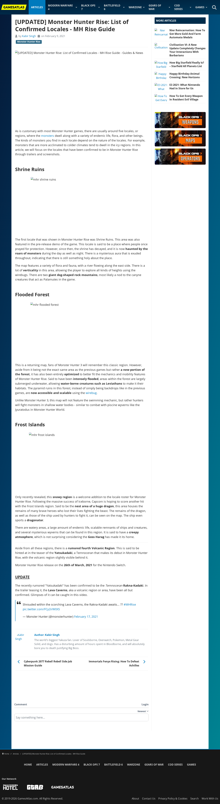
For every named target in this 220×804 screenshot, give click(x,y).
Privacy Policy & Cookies (172, 798)
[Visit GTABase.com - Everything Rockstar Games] (35, 787)
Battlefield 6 (112, 7)
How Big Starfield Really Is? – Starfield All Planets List (186, 64)
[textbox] (81, 718)
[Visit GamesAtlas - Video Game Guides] (62, 787)
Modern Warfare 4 (60, 7)
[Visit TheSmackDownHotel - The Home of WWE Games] (10, 787)
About (135, 798)
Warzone (135, 7)
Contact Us (148, 798)
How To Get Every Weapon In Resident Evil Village (186, 97)
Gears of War (155, 7)
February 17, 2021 (86, 616)
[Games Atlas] (14, 7)
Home (28, 764)
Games (199, 7)
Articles (37, 7)
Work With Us (210, 798)
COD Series (178, 7)
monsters (47, 136)
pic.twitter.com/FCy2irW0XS (41, 609)
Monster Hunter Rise (28, 41)
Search (194, 798)
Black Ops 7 (88, 7)
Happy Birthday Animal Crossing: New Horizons (184, 75)
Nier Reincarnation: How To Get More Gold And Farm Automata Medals (187, 33)
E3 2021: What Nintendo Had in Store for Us (184, 86)
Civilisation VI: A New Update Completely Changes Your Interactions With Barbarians (187, 50)
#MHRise (130, 604)
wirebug (91, 393)
